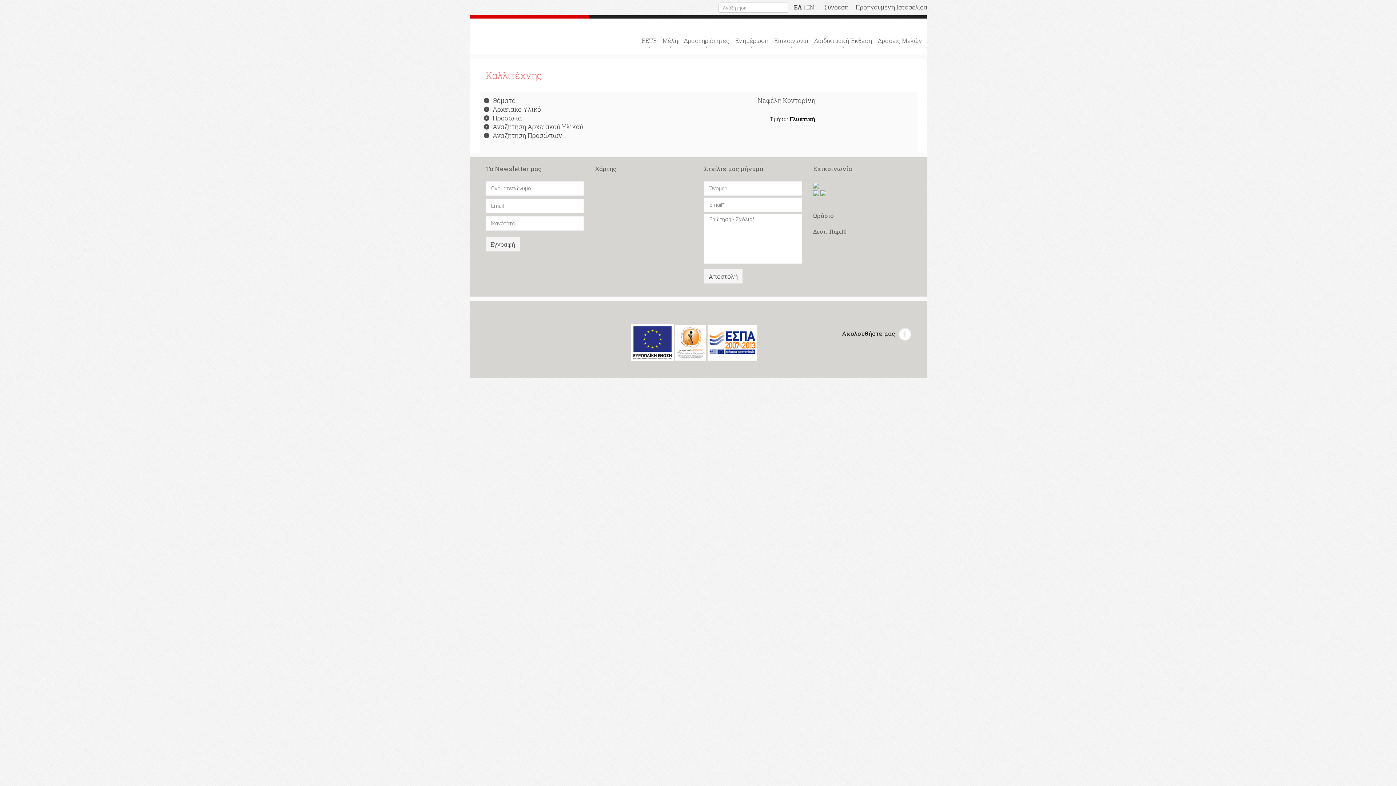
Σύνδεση (836, 7)
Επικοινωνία (791, 40)
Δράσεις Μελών (900, 40)
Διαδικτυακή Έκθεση (843, 40)
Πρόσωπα (507, 118)
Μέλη (670, 40)
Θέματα (504, 100)
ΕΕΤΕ (649, 40)
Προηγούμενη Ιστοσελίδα (891, 7)
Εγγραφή (502, 244)
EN (810, 7)
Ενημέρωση (751, 40)
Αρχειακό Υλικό (517, 109)
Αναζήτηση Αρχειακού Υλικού (538, 126)
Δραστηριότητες (706, 40)
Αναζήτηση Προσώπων (527, 135)
